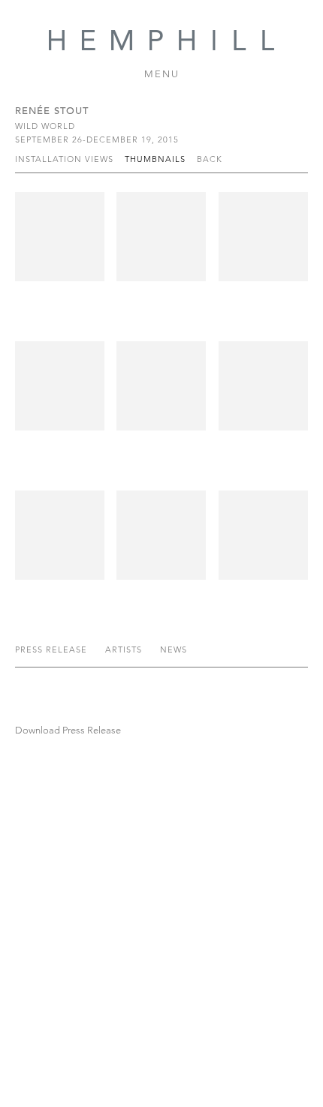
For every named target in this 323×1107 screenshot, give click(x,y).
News (173, 649)
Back (209, 159)
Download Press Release (68, 730)
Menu (162, 74)
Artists (125, 649)
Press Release (52, 649)
